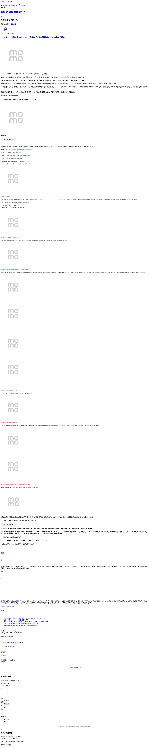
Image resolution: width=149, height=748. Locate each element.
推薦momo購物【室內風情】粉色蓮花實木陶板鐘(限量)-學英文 (21, 625)
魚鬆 (2, 571)
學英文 (2, 611)
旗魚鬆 (68, 601)
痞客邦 (12, 642)
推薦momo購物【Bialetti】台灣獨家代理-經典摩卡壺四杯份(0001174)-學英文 (24, 618)
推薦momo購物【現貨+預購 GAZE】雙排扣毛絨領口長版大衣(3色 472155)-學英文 (26, 622)
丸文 (9, 601)
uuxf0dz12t (3, 633)
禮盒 (13, 606)
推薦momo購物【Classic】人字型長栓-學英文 (16, 620)
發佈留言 (3, 662)
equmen (11, 566)
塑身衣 (2, 553)
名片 (5, 30)
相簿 (5, 27)
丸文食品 (15, 601)
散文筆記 (12, 646)
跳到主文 (3, 16)
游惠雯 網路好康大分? (13, 12)
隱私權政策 (83, 726)
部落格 (5, 29)
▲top (2, 649)
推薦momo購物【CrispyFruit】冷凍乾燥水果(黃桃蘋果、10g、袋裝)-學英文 (35, 37)
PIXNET (63, 726)
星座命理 (13, 24)
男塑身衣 (22, 566)
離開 (9, 745)
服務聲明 (89, 726)
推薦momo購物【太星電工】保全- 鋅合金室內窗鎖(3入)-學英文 (21, 623)
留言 (16, 642)
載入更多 (3, 652)
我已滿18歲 (3, 745)
